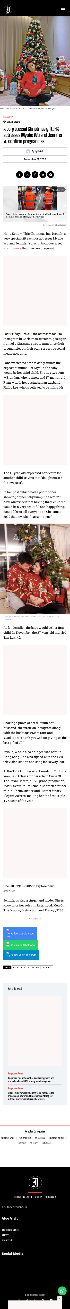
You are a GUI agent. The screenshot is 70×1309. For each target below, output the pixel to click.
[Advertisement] (35, 291)
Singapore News (15, 1073)
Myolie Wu (33, 967)
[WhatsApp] (35, 174)
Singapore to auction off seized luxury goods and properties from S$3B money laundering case (31, 1079)
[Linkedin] (42, 174)
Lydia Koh (39, 151)
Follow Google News (22, 933)
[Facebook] (19, 174)
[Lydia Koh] (29, 151)
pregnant (46, 967)
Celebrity (8, 117)
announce (13, 248)
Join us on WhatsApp (23, 945)
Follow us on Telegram (23, 954)
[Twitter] (27, 174)
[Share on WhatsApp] (62, 1290)
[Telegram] (50, 174)
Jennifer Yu (19, 967)
